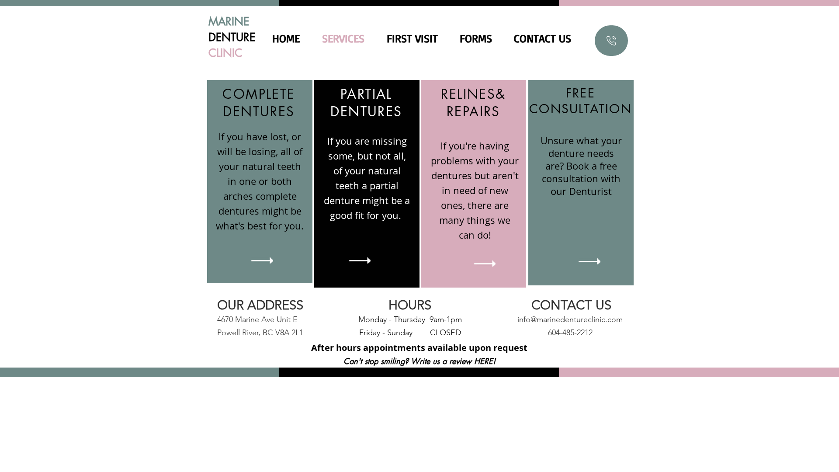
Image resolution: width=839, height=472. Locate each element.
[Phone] (611, 40)
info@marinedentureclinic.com (570, 319)
